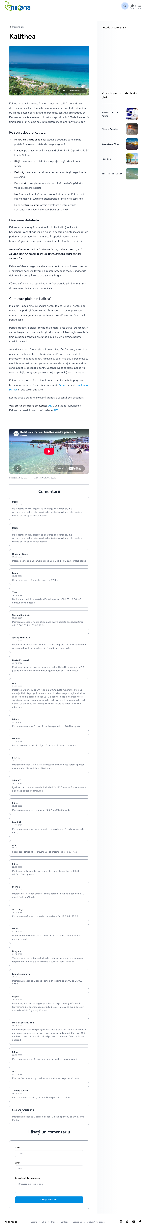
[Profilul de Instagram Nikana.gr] (121, 1221)
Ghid (44, 1222)
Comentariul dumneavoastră (27, 1178)
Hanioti (13, 389)
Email (17, 1162)
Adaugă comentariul (49, 1199)
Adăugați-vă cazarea (96, 1222)
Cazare (34, 1222)
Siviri (62, 385)
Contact (64, 1222)
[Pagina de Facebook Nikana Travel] (140, 1221)
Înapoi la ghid (18, 27)
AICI (50, 405)
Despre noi (77, 1222)
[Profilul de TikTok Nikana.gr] (127, 1221)
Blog (53, 1222)
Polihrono (82, 385)
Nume (17, 1147)
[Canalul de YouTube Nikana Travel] (133, 1221)
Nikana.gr (11, 1222)
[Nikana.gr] (17, 6)
